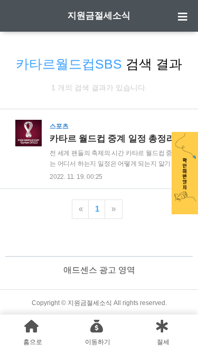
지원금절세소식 (99, 16)
